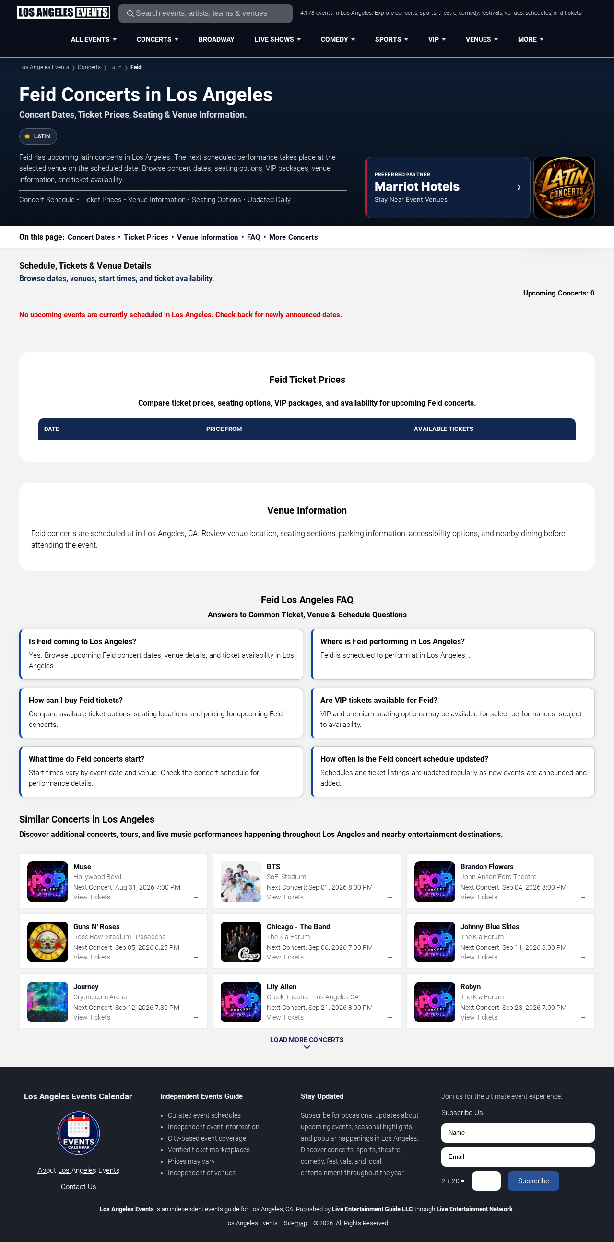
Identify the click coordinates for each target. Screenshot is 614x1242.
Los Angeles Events (44, 67)
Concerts (154, 39)
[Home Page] (63, 13)
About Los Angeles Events (79, 1170)
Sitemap (295, 1223)
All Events (90, 39)
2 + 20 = (453, 1181)
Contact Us (78, 1186)
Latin (115, 67)
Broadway (217, 39)
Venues (478, 39)
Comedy (334, 39)
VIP (433, 39)
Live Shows (274, 39)
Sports (388, 39)
